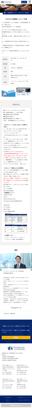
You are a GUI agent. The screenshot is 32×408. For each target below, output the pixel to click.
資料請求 (16, 337)
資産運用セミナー (12, 12)
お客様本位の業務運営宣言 (24, 400)
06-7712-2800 (8, 386)
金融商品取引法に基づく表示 (24, 397)
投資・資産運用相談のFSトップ (5, 12)
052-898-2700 (23, 372)
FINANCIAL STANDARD (16, 348)
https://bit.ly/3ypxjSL (8, 190)
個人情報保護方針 (8, 397)
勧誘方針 (8, 400)
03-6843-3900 (8, 372)
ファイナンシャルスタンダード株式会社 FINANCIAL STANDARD (6, 2)
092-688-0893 (23, 386)
